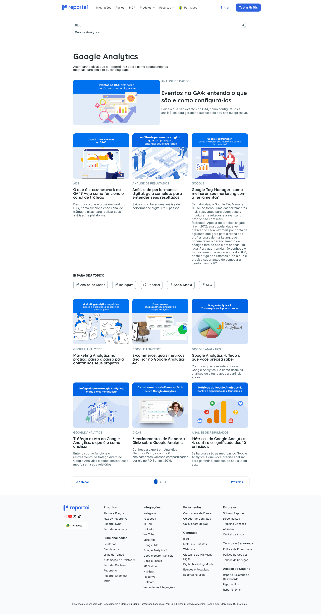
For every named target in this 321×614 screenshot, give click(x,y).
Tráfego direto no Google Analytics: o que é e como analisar (96, 442)
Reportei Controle (115, 565)
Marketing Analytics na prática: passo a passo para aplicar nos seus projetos (98, 359)
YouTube (148, 534)
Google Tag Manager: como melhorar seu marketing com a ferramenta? (218, 193)
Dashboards (111, 549)
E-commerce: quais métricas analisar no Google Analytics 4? (158, 359)
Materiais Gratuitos (195, 544)
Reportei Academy (115, 529)
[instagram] (65, 516)
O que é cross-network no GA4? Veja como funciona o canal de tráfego (98, 193)
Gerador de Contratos (197, 518)
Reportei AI (111, 570)
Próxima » (237, 482)
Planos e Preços (114, 513)
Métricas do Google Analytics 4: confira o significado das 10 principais (219, 442)
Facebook (149, 518)
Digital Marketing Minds (198, 564)
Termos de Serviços (235, 560)
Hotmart (148, 582)
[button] (153, 7)
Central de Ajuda (233, 534)
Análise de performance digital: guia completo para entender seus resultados (157, 193)
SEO (209, 285)
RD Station (150, 566)
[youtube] (70, 516)
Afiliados (228, 529)
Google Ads (150, 545)
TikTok (147, 523)
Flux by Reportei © (116, 518)
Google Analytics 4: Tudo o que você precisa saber (216, 357)
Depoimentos (231, 518)
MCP (107, 581)
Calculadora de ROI (195, 523)
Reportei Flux (231, 584)
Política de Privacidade (237, 549)
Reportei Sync (112, 523)
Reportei (154, 285)
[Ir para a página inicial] (76, 507)
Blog (78, 25)
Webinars (189, 549)
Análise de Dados (92, 285)
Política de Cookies (235, 554)
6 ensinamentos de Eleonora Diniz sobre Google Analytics (158, 440)
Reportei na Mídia (194, 574)
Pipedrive (149, 576)
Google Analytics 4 (155, 550)
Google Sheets (152, 560)
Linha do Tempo (114, 554)
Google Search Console (158, 555)
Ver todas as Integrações (159, 587)
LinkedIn (148, 529)
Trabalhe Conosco (234, 523)
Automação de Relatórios (119, 560)
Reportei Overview (115, 575)
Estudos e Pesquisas (196, 569)
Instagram (126, 285)
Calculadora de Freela (197, 513)
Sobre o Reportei (233, 513)
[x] (75, 516)
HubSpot (148, 571)
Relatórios (110, 544)
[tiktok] (79, 516)
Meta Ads (149, 539)
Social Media (183, 285)
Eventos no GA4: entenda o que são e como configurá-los (204, 96)
